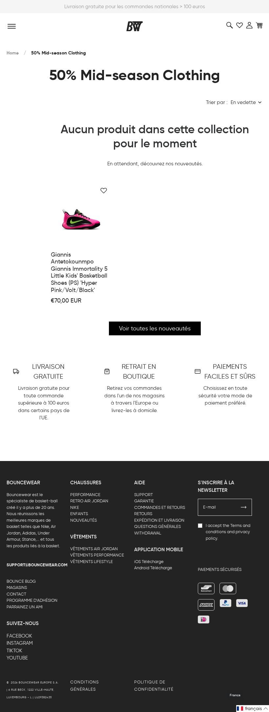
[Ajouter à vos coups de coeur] (104, 191)
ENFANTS (79, 513)
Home (13, 53)
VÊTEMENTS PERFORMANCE (97, 555)
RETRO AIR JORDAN (89, 500)
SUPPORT (143, 494)
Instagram (20, 643)
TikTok (14, 651)
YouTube (17, 658)
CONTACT (16, 594)
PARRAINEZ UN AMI (25, 606)
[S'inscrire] (244, 507)
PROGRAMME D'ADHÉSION (32, 600)
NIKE (74, 507)
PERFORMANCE (85, 494)
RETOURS (143, 513)
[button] (252, 708)
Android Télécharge (153, 567)
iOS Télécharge (149, 561)
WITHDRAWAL (147, 533)
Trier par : (216, 102)
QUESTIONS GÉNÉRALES (157, 526)
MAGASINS (17, 587)
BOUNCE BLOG (21, 581)
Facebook (19, 636)
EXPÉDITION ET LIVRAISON (159, 520)
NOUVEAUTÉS (83, 520)
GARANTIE (144, 500)
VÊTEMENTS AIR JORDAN (94, 548)
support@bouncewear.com (37, 565)
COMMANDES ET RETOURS (159, 507)
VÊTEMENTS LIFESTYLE (91, 561)
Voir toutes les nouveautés (155, 328)
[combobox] (246, 102)
